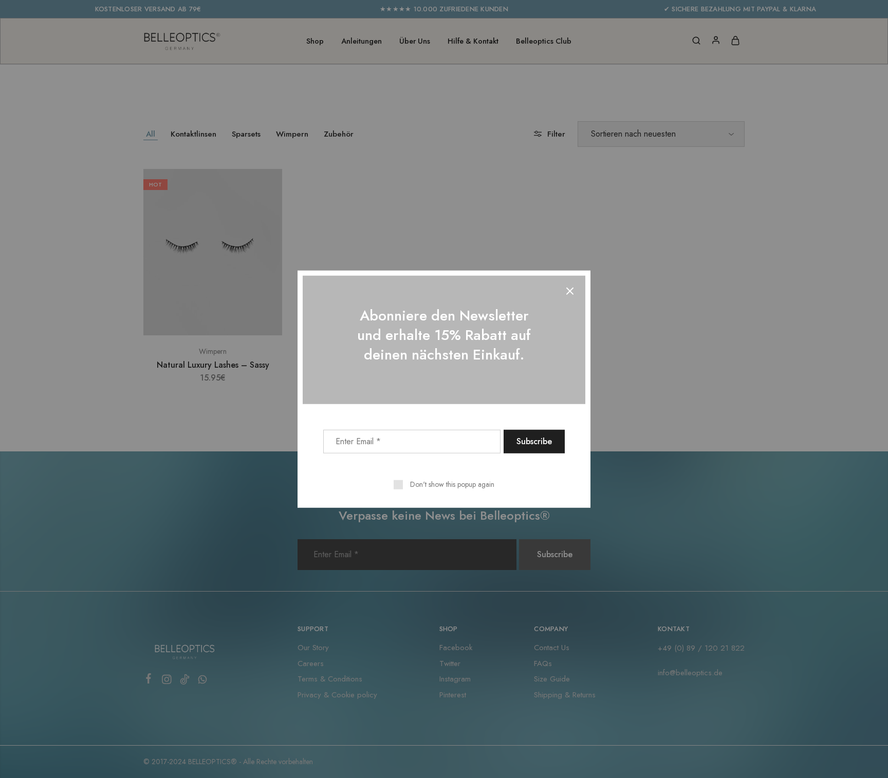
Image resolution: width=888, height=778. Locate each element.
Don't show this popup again (452, 484)
